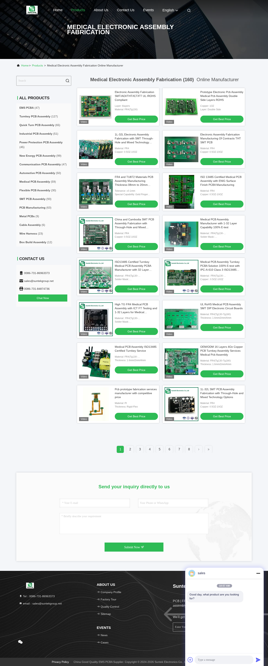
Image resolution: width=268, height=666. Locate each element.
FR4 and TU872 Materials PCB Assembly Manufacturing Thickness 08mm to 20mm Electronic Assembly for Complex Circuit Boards (135, 184)
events (148, 10)
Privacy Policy (60, 661)
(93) (35, 199)
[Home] (32, 9)
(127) (38, 116)
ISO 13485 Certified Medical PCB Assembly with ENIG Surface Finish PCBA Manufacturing (221, 180)
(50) (40, 173)
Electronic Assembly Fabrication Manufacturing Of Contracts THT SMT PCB (220, 138)
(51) (38, 133)
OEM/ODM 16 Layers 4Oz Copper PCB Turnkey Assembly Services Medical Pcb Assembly (221, 350)
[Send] (258, 659)
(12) (35, 242)
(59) (37, 181)
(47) (29, 107)
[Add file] (190, 659)
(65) (39, 125)
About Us (101, 10)
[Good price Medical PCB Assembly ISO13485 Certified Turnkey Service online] (96, 362)
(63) (35, 207)
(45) (41, 145)
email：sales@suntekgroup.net (42, 603)
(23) (31, 233)
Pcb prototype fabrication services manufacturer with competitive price (136, 393)
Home (58, 10)
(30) (37, 190)
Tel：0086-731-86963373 (38, 596)
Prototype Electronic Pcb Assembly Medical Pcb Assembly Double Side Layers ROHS (221, 95)
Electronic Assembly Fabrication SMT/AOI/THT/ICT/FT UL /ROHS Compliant (135, 95)
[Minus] (258, 573)
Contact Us (125, 10)
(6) (32, 224)
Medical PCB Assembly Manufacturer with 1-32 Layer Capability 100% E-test (218, 223)
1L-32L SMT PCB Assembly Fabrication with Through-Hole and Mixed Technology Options (221, 393)
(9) (29, 216)
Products (78, 10)
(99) (40, 155)
